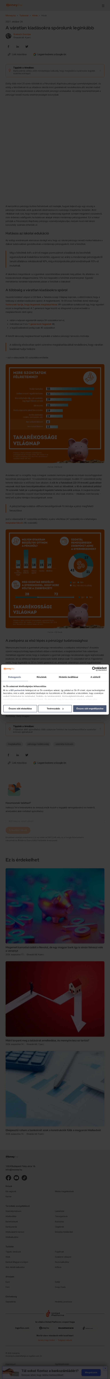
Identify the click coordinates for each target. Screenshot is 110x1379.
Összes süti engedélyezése (89, 708)
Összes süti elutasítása (20, 708)
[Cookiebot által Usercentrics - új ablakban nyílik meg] (94, 669)
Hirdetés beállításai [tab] (68, 677)
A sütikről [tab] (95, 677)
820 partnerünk (17, 690)
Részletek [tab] (42, 677)
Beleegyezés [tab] (14, 677)
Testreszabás (53, 708)
